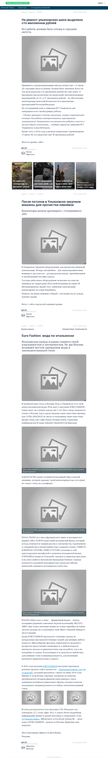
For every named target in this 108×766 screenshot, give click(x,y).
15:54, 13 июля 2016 (80, 194)
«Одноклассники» (30, 718)
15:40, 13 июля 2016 (80, 758)
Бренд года (22, 8)
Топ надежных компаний (40, 8)
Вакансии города (7, 8)
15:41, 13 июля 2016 (80, 326)
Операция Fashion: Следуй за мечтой (74, 329)
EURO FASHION (50, 666)
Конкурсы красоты (27, 329)
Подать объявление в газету (17, 3)
